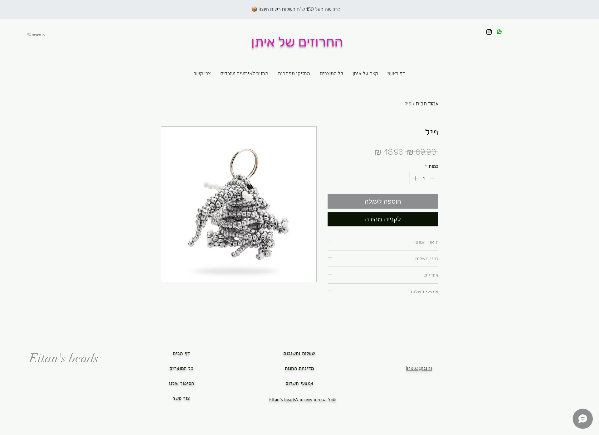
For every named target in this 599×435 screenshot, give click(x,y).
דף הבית (181, 353)
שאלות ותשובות (299, 353)
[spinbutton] (424, 178)
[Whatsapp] (499, 31)
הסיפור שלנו (181, 383)
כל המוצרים (181, 368)
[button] (49, 34)
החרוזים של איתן (297, 42)
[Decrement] (433, 178)
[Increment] (415, 178)
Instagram (419, 368)
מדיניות (305, 368)
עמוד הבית (427, 103)
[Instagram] (489, 32)
